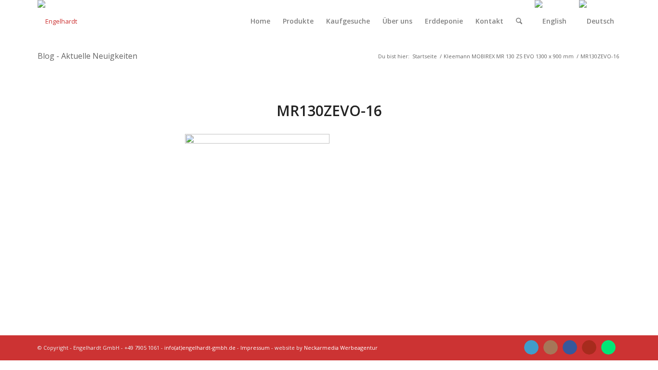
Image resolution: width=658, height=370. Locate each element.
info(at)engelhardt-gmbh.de (200, 347)
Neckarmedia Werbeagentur (341, 347)
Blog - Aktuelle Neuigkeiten (87, 56)
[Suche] (519, 21)
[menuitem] (260, 21)
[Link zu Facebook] (570, 347)
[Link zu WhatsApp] (608, 347)
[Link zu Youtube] (589, 347)
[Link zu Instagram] (550, 347)
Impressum (255, 347)
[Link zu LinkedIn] (531, 347)
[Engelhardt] (57, 21)
